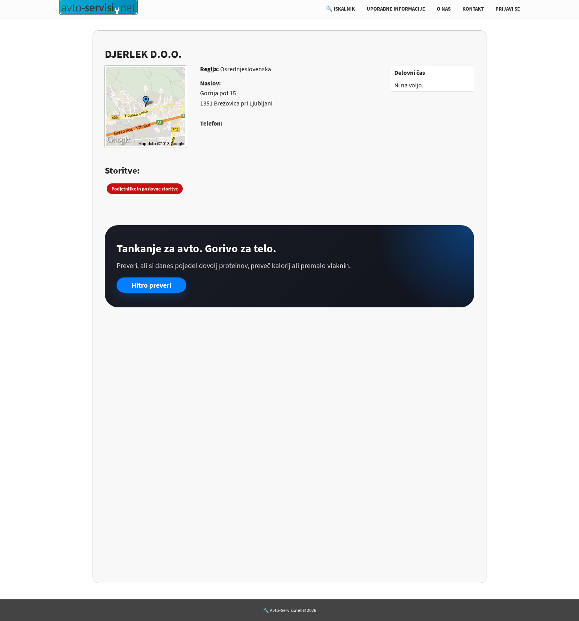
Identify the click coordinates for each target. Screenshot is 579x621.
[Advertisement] (289, 374)
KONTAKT (473, 9)
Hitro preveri (151, 285)
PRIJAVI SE (507, 9)
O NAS (444, 9)
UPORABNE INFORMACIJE (396, 9)
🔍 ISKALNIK (340, 9)
